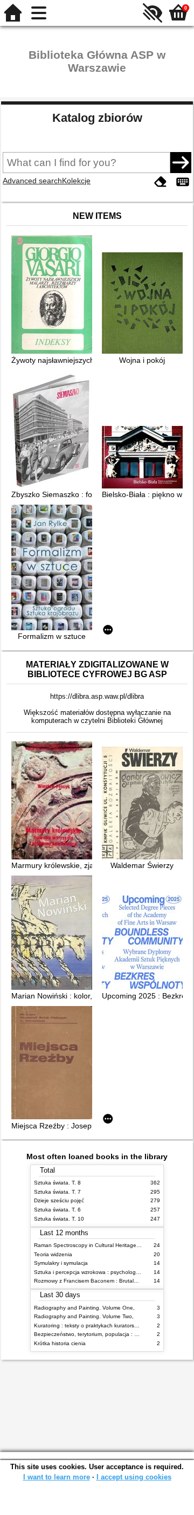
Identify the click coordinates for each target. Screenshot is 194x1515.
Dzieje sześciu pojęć (59, 1200)
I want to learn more (56, 1477)
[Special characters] (182, 182)
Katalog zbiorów (97, 118)
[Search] (180, 162)
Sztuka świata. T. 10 (59, 1219)
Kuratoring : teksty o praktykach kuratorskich (89, 1325)
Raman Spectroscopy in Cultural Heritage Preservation (101, 1245)
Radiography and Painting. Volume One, (84, 1308)
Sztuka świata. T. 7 (57, 1192)
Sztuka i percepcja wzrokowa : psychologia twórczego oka (106, 1272)
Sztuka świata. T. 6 (57, 1210)
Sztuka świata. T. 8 (57, 1183)
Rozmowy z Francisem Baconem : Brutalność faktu (97, 1281)
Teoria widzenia (53, 1254)
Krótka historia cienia (60, 1343)
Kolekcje (76, 180)
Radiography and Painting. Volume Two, (84, 1316)
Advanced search (32, 180)
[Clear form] (160, 182)
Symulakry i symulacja (61, 1263)
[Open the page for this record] (54, 296)
